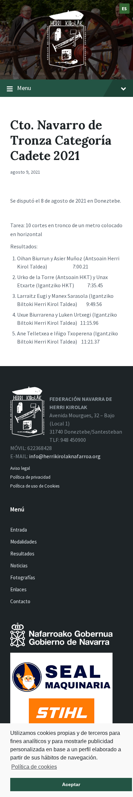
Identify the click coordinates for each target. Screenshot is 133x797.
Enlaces (18, 589)
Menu (24, 88)
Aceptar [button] (71, 784)
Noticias (19, 565)
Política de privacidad (30, 477)
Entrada (18, 529)
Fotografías (22, 577)
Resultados (22, 553)
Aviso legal (20, 468)
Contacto (20, 601)
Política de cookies (34, 767)
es (124, 8)
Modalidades (23, 541)
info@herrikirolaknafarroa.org (65, 456)
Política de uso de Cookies (35, 486)
